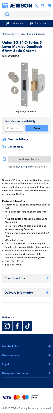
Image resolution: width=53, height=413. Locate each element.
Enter (37, 128)
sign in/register (24, 166)
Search (6, 14)
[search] (26, 14)
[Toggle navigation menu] (49, 6)
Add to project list (29, 159)
